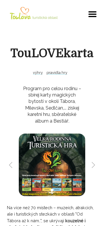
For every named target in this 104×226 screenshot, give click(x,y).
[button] (52, 190)
